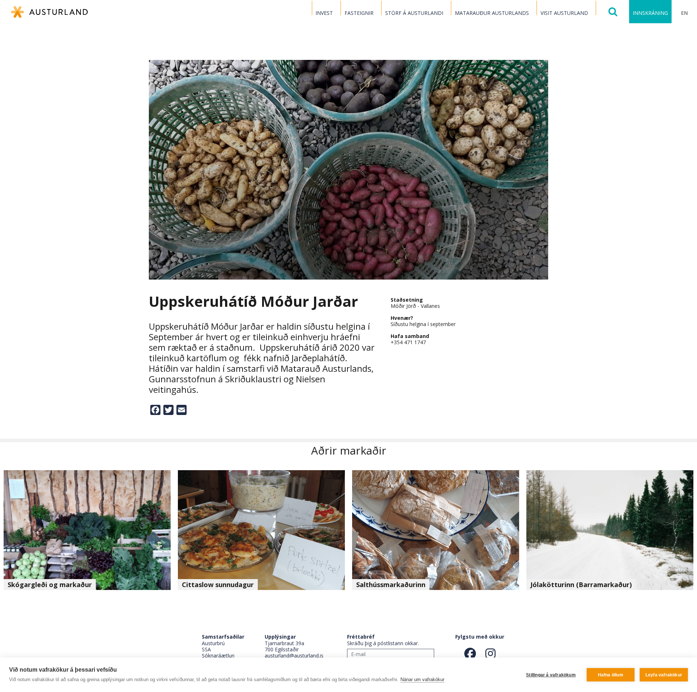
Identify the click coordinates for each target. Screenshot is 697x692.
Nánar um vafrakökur (422, 679)
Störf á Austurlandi (414, 12)
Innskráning (650, 12)
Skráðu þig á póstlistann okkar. (383, 643)
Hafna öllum (610, 674)
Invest (324, 12)
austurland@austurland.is (294, 655)
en (684, 12)
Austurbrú (213, 643)
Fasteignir (359, 12)
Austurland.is (49, 12)
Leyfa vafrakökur (663, 674)
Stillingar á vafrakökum (551, 674)
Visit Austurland (564, 12)
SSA (206, 649)
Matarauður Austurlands (492, 12)
